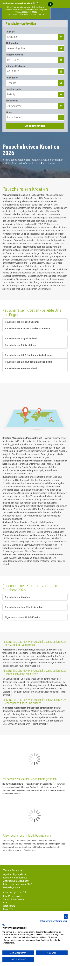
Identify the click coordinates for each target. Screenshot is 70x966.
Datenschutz (8, 906)
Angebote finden (35, 125)
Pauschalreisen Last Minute (23, 607)
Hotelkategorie (13, 89)
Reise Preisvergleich (12, 896)
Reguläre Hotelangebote (14, 877)
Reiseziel (10, 31)
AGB (4, 902)
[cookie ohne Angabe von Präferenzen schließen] (66, 916)
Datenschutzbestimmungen (54, 921)
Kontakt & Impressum (13, 899)
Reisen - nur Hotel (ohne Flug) (17, 884)
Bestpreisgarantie (11, 887)
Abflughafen (12, 43)
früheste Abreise (14, 54)
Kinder (9, 112)
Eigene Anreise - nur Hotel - (23, 617)
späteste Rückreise (16, 66)
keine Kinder (14, 117)
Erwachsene (12, 100)
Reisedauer (12, 77)
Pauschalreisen (22, 322)
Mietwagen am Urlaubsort (15, 881)
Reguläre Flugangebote (14, 874)
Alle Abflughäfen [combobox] (16, 48)
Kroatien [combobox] (12, 36)
